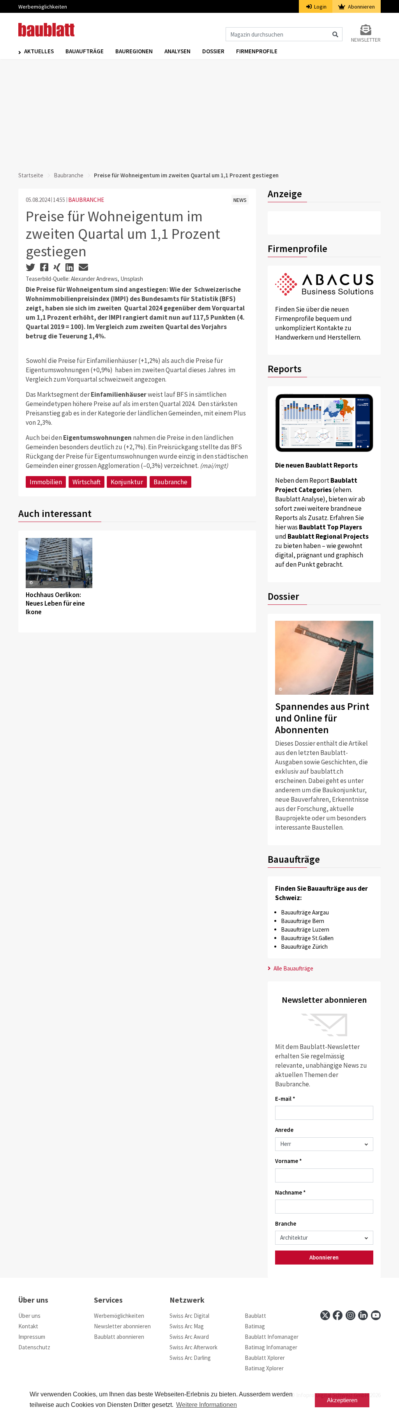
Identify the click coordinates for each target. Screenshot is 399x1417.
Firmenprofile (256, 51)
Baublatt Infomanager (271, 1336)
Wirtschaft (86, 482)
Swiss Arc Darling (190, 1357)
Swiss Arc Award (189, 1336)
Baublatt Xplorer (265, 1357)
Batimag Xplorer (264, 1368)
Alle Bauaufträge (292, 968)
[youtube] (376, 1315)
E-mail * (285, 1098)
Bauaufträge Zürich (304, 946)
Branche (285, 1223)
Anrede (284, 1129)
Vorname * (288, 1161)
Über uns (29, 1315)
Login (320, 6)
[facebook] (338, 1315)
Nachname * (290, 1192)
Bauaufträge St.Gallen (307, 938)
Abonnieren (361, 6)
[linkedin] (363, 1315)
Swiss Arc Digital (189, 1315)
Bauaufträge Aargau (305, 912)
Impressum (31, 1336)
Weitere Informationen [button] (206, 1404)
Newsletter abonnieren (122, 1326)
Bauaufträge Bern (302, 921)
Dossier (213, 51)
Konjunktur (127, 482)
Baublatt (255, 1315)
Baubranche (68, 175)
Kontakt (28, 1326)
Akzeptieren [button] (342, 1400)
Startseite (30, 175)
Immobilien (46, 482)
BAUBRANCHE (86, 199)
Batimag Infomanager (271, 1347)
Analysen (177, 51)
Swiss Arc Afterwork (193, 1347)
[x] (325, 1315)
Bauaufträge (84, 51)
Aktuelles (39, 51)
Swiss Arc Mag (186, 1326)
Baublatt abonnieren (119, 1336)
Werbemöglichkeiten (42, 6)
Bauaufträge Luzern (305, 929)
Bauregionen (134, 51)
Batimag (255, 1326)
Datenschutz (34, 1347)
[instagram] (350, 1315)
